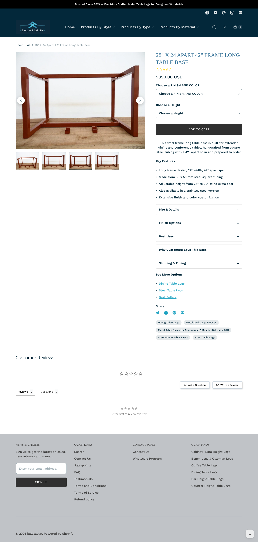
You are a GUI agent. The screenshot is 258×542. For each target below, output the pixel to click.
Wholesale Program (147, 458)
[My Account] (224, 27)
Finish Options (170, 223)
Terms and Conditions (90, 486)
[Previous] (21, 100)
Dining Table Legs (172, 283)
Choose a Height (168, 105)
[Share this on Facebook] (166, 313)
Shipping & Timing (172, 263)
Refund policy (84, 499)
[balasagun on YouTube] (215, 13)
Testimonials (83, 479)
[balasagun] (33, 27)
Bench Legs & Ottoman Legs (212, 458)
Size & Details (169, 209)
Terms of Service (86, 492)
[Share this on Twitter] (159, 313)
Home (70, 27)
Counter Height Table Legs (210, 486)
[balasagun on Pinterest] (224, 13)
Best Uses (166, 236)
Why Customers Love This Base (182, 250)
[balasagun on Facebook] (207, 13)
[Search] (214, 27)
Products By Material (177, 27)
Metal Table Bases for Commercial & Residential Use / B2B (193, 330)
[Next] (140, 100)
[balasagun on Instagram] (232, 13)
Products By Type (135, 27)
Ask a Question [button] (197, 385)
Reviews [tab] (23, 391)
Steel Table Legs (171, 290)
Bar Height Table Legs (207, 479)
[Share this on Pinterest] (174, 313)
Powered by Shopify (58, 533)
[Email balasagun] (240, 13)
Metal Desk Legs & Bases (201, 322)
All (28, 44)
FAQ (77, 472)
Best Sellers (167, 297)
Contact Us (82, 458)
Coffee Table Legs (204, 465)
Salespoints (82, 465)
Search (79, 452)
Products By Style (96, 27)
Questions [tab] (46, 391)
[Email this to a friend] (182, 313)
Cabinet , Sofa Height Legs (210, 452)
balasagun (34, 533)
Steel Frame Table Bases (173, 337)
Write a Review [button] (229, 385)
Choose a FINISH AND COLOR (178, 85)
